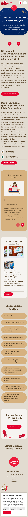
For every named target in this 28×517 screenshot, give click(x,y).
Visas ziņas (8, 294)
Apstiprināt (6, 512)
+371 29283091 (19, 475)
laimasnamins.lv (8, 210)
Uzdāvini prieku (14, 427)
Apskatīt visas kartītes (10, 93)
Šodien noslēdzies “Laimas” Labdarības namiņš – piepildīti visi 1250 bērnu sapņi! (12, 274)
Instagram (14, 481)
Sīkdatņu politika (12, 508)
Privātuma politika (5, 508)
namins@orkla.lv (9, 475)
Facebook (14, 479)
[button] (9, 44)
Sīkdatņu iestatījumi (21, 508)
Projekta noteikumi (9, 162)
